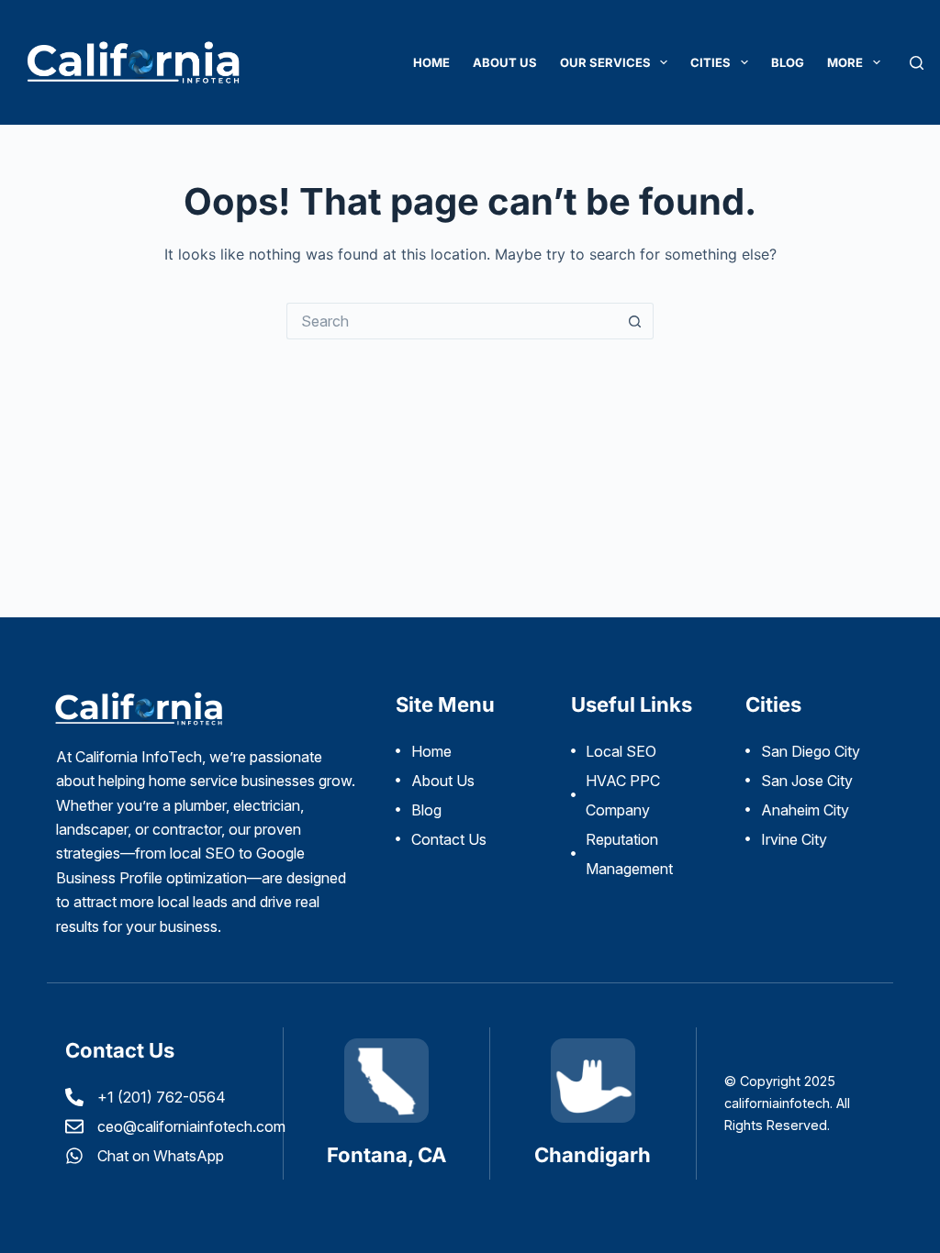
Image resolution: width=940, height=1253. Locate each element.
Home (431, 62)
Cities (710, 62)
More (845, 62)
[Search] (916, 63)
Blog (787, 62)
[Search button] (635, 321)
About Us (505, 62)
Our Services (605, 62)
